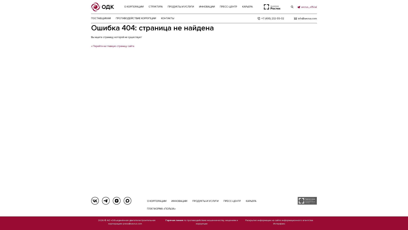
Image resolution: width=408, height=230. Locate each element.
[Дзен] (116, 201)
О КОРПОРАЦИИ (156, 201)
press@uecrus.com (132, 223)
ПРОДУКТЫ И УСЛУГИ (205, 201)
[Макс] (127, 201)
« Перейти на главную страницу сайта (112, 46)
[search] (292, 7)
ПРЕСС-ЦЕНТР (232, 201)
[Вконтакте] (95, 201)
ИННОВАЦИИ (179, 201)
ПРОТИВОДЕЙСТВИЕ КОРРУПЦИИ (136, 18)
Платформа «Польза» (161, 208)
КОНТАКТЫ (167, 18)
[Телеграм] (106, 201)
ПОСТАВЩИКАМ (101, 18)
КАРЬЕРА (251, 201)
